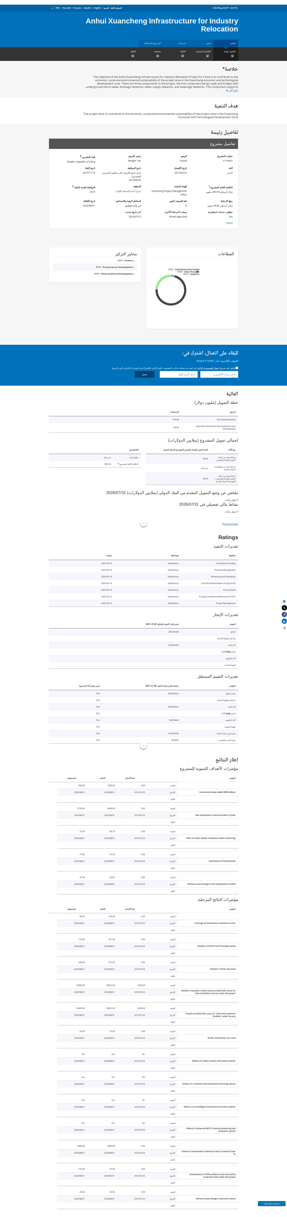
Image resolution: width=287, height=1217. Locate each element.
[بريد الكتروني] (284, 601)
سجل (144, 374)
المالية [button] (183, 51)
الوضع (184, 156)
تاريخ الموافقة (134, 168)
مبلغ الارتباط (227, 201)
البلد (231, 168)
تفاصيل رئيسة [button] (230, 51)
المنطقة (137, 186)
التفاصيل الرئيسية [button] (203, 51)
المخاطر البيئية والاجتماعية (128, 201)
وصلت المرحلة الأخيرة (176, 211)
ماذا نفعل (234, 7)
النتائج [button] (133, 51)
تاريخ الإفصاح (180, 168)
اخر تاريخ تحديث (133, 211)
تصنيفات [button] (157, 51)
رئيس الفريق (134, 156)
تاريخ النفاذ (90, 168)
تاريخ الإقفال (89, 201)
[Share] (284, 614)
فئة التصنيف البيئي (178, 201)
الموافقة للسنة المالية (83, 187)
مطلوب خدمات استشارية (220, 211)
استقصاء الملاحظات (271, 1203)
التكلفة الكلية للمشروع (221, 187)
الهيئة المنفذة (180, 186)
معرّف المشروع (225, 156)
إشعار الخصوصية (211, 368)
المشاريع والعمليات (220, 7)
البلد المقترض (87, 156)
